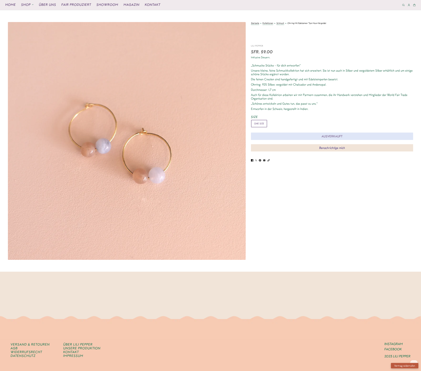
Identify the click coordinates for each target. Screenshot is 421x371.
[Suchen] (403, 5)
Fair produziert (76, 5)
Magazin (131, 5)
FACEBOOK (393, 349)
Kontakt (152, 5)
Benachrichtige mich (332, 147)
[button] (268, 160)
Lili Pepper (257, 46)
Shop (26, 5)
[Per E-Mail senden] (264, 160)
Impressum (73, 356)
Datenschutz (23, 356)
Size (254, 117)
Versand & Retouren (30, 344)
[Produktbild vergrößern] (127, 141)
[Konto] (409, 5)
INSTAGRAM (393, 344)
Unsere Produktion (81, 348)
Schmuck (280, 23)
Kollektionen (267, 23)
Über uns (47, 5)
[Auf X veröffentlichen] (256, 160)
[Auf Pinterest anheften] (260, 160)
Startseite (255, 23)
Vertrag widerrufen (404, 365)
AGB (14, 348)
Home (10, 5)
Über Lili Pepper (78, 344)
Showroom (107, 5)
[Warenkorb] (414, 5)
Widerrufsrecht (26, 352)
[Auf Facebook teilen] (252, 160)
